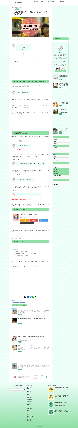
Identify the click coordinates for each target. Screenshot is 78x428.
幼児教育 (55, 143)
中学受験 (55, 147)
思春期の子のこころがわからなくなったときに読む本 (30, 214)
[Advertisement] (30, 71)
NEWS (55, 182)
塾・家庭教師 (55, 162)
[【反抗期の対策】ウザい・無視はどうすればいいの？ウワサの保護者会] (30, 297)
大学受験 (55, 152)
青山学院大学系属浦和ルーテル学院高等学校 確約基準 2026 (63, 76)
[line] (33, 297)
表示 (18, 61)
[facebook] (28, 297)
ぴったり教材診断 (51, 1)
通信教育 (54, 154)
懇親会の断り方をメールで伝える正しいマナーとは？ (28, 345)
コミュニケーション (16, 302)
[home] (64, 68)
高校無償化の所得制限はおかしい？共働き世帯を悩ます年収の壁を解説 (31, 318)
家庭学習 (55, 141)
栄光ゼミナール (56, 167)
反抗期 (21, 302)
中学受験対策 (36, 1)
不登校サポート (43, 1)
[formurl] (62, 68)
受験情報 (54, 145)
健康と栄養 (55, 171)
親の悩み (14, 300)
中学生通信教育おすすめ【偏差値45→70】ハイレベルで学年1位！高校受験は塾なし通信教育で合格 (61, 404)
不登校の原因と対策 (57, 175)
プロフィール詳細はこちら (60, 71)
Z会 (54, 158)
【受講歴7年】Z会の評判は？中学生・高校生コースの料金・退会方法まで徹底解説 (64, 84)
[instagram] (59, 68)
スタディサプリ (56, 160)
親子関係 (23, 302)
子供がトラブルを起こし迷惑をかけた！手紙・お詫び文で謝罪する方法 (31, 336)
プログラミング (55, 169)
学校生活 (55, 139)
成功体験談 (56, 184)
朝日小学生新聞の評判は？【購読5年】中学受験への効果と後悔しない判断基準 (63, 111)
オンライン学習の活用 (58, 177)
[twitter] (25, 297)
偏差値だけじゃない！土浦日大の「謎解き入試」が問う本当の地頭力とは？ (63, 130)
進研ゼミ (55, 156)
